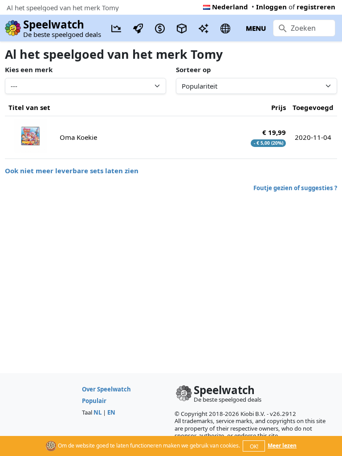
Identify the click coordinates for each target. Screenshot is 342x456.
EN (111, 412)
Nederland (230, 6)
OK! (254, 446)
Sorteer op (193, 69)
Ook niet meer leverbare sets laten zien (71, 170)
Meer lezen (282, 445)
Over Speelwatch (106, 389)
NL (98, 412)
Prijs (278, 107)
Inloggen (271, 6)
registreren (316, 6)
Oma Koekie (78, 137)
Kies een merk (29, 69)
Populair (94, 401)
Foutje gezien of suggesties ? (295, 188)
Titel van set (29, 107)
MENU (256, 28)
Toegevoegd (313, 107)
